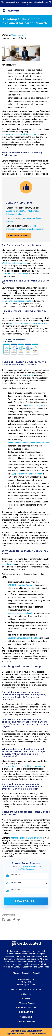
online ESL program (34, 405)
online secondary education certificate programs (29, 443)
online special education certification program (22, 766)
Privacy (27, 999)
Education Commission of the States (24, 638)
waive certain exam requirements (16, 301)
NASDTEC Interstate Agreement (22, 585)
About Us (27, 994)
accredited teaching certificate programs (19, 134)
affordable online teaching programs (26, 838)
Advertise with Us (27, 1021)
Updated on (7, 38)
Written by (6, 35)
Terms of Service (27, 1003)
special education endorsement (28, 474)
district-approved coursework (15, 273)
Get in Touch (27, 1017)
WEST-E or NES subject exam (15, 263)
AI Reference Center (27, 1008)
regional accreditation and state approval (27, 323)
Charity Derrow (17, 35)
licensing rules (8, 564)
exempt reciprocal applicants (20, 613)
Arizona (30, 375)
